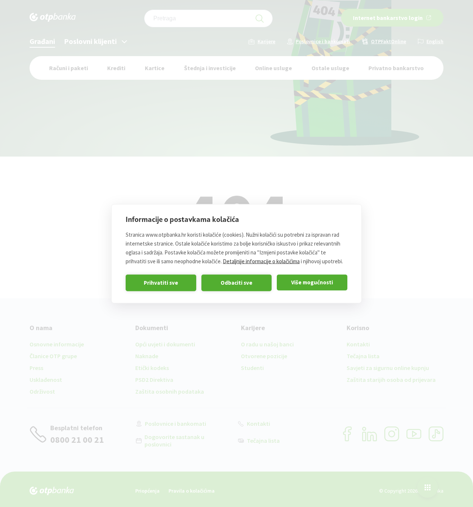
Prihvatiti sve (161, 282)
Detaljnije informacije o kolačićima (261, 260)
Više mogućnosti (312, 282)
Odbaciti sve (236, 282)
